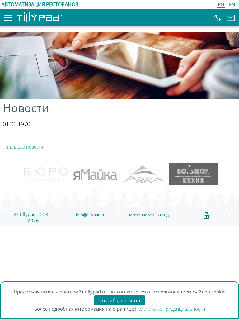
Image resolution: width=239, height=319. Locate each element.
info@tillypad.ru (90, 214)
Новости (26, 108)
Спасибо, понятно (119, 300)
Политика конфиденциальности (170, 309)
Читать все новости (23, 147)
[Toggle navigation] (4, 19)
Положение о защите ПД (148, 214)
